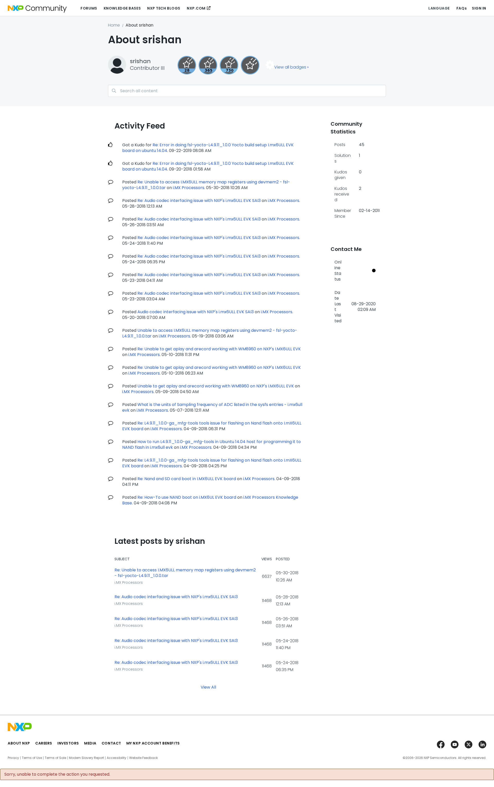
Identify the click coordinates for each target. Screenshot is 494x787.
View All (208, 687)
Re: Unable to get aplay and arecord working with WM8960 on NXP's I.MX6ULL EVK (219, 349)
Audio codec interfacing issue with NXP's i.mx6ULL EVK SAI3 (195, 312)
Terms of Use (32, 757)
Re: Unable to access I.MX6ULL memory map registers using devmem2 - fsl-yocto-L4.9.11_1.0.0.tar (185, 573)
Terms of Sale (55, 757)
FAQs (461, 8)
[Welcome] (250, 65)
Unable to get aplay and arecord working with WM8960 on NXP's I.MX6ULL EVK (215, 386)
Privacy (13, 757)
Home (114, 25)
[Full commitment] (229, 65)
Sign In (479, 8)
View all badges (290, 67)
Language (438, 8)
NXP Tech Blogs (163, 8)
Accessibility (116, 757)
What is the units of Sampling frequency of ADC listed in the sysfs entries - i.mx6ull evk (212, 407)
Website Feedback (143, 757)
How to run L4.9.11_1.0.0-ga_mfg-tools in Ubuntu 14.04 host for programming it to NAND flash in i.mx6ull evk (211, 444)
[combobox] (247, 91)
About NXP (19, 743)
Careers (43, 743)
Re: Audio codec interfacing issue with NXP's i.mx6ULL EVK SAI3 (199, 201)
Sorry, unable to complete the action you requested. (57, 774)
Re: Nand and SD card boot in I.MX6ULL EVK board (186, 479)
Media (90, 743)
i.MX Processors (188, 188)
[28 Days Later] (187, 65)
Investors (68, 743)
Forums (89, 8)
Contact (111, 743)
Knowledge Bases (122, 8)
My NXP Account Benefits (153, 743)
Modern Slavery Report (86, 757)
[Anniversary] (208, 65)
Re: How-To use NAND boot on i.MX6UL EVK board (186, 497)
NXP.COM (196, 8)
